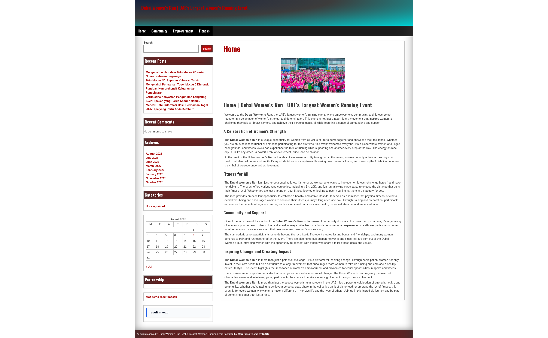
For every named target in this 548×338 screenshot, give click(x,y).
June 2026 (152, 161)
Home (142, 31)
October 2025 (154, 182)
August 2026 (154, 153)
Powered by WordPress (237, 334)
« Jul (149, 266)
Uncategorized (155, 206)
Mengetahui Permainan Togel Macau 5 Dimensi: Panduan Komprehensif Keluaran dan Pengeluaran (177, 88)
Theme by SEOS (259, 334)
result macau (168, 296)
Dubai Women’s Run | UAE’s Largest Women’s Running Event (194, 7)
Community (159, 31)
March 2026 (153, 166)
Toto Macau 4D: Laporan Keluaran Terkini (173, 80)
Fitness (204, 31)
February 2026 (155, 170)
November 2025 (156, 178)
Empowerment (183, 31)
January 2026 (154, 174)
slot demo (152, 296)
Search (148, 42)
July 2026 (152, 157)
